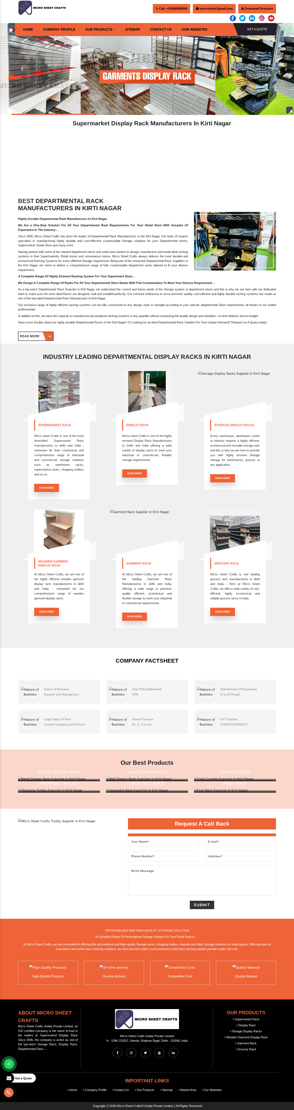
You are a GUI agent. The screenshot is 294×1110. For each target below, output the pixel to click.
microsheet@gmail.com (216, 8)
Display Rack (137, 425)
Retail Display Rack (59, 772)
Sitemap (132, 29)
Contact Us (161, 29)
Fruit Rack (235, 783)
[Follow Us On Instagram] (131, 1053)
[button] (22, 69)
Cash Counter (235, 772)
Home (28, 29)
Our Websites (194, 29)
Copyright (99, 1106)
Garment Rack (138, 563)
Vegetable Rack (147, 783)
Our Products (98, 29)
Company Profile (59, 29)
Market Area (187, 1090)
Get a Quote (257, 29)
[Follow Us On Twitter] (145, 1053)
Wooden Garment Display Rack (53, 563)
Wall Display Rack (147, 772)
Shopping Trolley (59, 783)
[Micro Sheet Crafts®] (42, 7)
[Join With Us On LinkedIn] (173, 1053)
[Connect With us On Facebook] (117, 1053)
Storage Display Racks (234, 425)
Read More (30, 336)
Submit (202, 905)
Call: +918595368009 (172, 8)
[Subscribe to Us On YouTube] (159, 1053)
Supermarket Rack (54, 425)
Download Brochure (258, 8)
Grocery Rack (226, 563)
